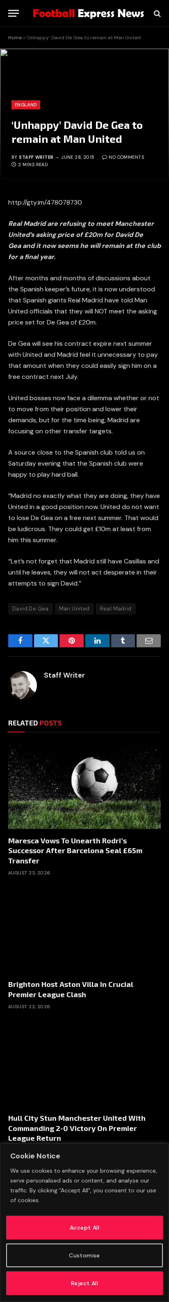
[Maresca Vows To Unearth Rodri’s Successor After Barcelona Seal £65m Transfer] (84, 786)
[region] (84, 1223)
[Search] (156, 13)
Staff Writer (36, 157)
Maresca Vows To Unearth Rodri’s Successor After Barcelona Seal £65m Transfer (75, 850)
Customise (84, 1255)
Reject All (84, 1283)
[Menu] (13, 13)
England (26, 105)
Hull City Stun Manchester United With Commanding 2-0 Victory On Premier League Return (77, 1127)
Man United (74, 608)
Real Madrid (116, 608)
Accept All (84, 1227)
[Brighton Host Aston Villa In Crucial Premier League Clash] (84, 930)
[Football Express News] (88, 13)
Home (15, 37)
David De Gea (30, 608)
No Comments (126, 157)
